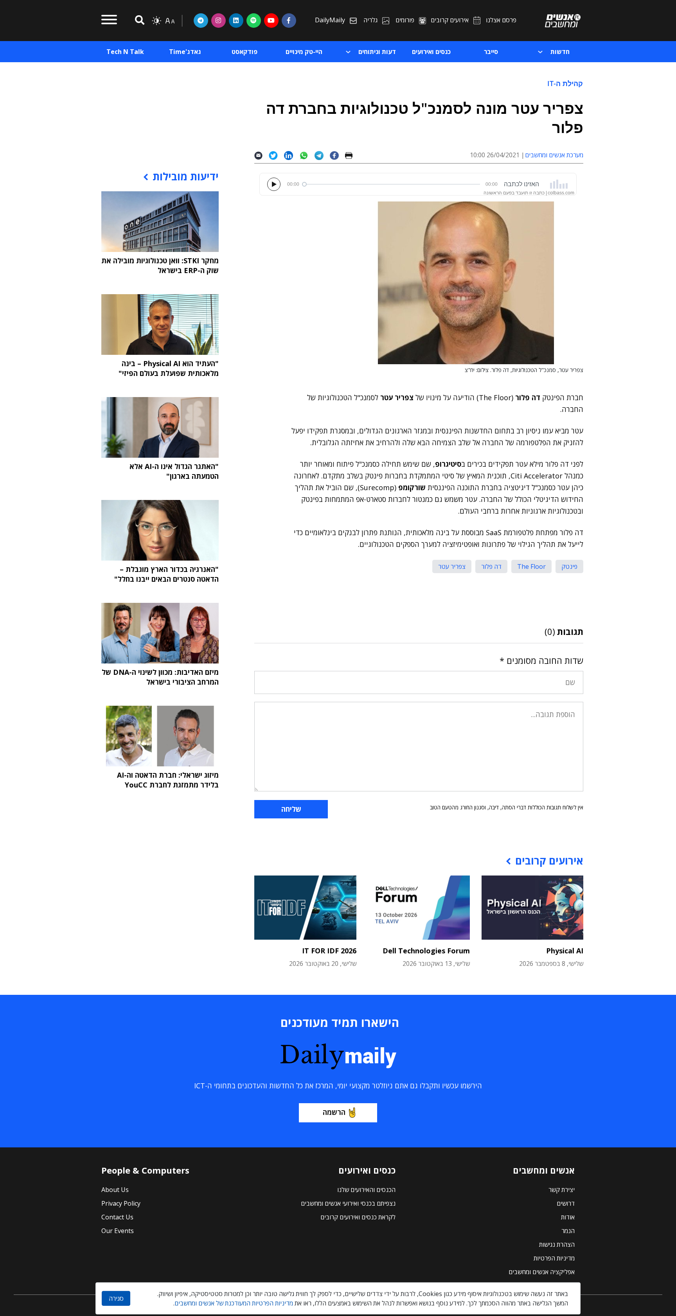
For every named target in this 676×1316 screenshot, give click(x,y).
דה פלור (491, 566)
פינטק (569, 566)
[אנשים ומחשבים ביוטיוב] (271, 20)
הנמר (568, 1230)
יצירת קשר (561, 1189)
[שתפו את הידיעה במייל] (261, 155)
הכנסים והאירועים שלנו (366, 1189)
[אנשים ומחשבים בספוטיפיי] (253, 20)
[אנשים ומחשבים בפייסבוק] (289, 20)
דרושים (566, 1203)
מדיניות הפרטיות (554, 1258)
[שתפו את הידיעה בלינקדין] (291, 155)
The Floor (531, 566)
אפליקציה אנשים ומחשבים (542, 1271)
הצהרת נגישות (557, 1244)
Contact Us (117, 1217)
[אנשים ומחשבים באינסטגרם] (218, 20)
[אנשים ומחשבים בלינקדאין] (236, 20)
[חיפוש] (138, 20)
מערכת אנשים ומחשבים (554, 155)
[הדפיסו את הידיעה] (352, 155)
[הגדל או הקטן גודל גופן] (170, 21)
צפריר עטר (452, 566)
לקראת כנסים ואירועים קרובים (358, 1217)
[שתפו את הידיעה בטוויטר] (276, 155)
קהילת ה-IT (565, 83)
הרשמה (334, 1112)
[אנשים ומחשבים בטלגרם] (201, 20)
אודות (568, 1217)
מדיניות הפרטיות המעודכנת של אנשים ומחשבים (233, 1303)
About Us (115, 1189)
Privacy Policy (120, 1203)
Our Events (117, 1230)
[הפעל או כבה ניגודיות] (156, 21)
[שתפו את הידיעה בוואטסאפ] (307, 155)
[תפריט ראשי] (109, 20)
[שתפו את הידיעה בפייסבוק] (337, 155)
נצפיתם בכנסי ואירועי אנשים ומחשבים (348, 1203)
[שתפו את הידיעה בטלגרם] (322, 155)
